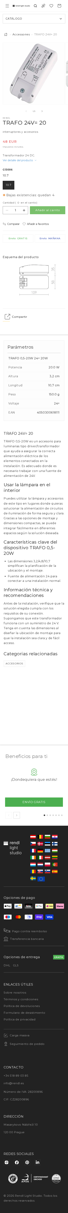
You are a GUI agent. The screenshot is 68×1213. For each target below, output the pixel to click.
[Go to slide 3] (50, 815)
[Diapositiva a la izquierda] (26, 111)
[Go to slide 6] (59, 815)
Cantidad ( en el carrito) (20, 202)
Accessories (21, 34)
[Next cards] (16, 815)
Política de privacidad (19, 1019)
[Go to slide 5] (56, 815)
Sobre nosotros (15, 992)
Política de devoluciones (22, 1006)
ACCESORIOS (14, 663)
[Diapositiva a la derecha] (42, 111)
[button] (7, 6)
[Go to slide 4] (53, 815)
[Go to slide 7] (62, 815)
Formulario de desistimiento (24, 1012)
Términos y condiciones (21, 999)
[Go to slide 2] (47, 815)
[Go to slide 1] (44, 815)
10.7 (8, 185)
